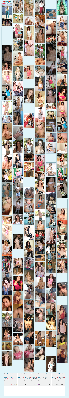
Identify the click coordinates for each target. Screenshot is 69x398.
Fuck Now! (10, 3)
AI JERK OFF (7, 3)
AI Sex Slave (3, 3)
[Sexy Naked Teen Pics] (7, 1)
